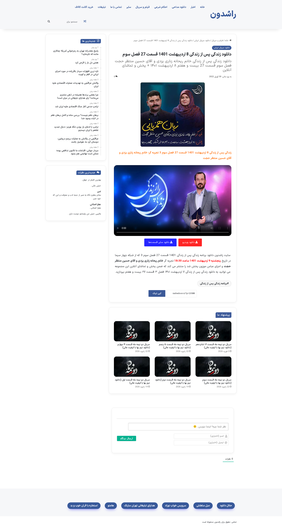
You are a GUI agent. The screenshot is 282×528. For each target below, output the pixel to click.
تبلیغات (102, 7)
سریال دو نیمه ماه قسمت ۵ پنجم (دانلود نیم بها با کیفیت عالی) (175, 346)
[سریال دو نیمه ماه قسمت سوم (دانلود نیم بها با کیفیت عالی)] (213, 367)
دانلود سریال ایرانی (202, 40)
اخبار (193, 7)
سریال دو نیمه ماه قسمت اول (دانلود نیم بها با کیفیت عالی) (132, 381)
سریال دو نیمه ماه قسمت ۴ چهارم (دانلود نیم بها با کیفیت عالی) (134, 346)
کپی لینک (157, 293)
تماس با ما (116, 7)
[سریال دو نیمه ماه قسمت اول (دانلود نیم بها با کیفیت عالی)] (132, 367)
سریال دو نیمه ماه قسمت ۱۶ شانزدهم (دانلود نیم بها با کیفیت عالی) (213, 346)
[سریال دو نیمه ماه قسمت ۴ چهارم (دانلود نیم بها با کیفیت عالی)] (132, 331)
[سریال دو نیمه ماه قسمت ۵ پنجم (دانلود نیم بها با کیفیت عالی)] (173, 331)
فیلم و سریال (143, 7)
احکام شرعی (160, 7)
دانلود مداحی (179, 7)
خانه (202, 7)
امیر (99, 191)
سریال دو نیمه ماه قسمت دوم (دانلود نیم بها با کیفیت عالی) (173, 381)
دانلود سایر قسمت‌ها (159, 242)
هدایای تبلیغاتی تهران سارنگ (139, 506)
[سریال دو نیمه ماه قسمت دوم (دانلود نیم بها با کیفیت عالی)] (173, 367)
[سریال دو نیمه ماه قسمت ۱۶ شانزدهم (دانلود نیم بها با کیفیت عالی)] (213, 331)
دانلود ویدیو (188, 242)
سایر (128, 7)
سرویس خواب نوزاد (175, 506)
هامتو (111, 506)
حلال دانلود (226, 506)
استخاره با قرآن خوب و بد (84, 506)
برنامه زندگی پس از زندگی (213, 284)
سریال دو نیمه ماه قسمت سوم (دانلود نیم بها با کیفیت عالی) (216, 381)
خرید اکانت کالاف (84, 7)
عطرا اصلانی (95, 204)
